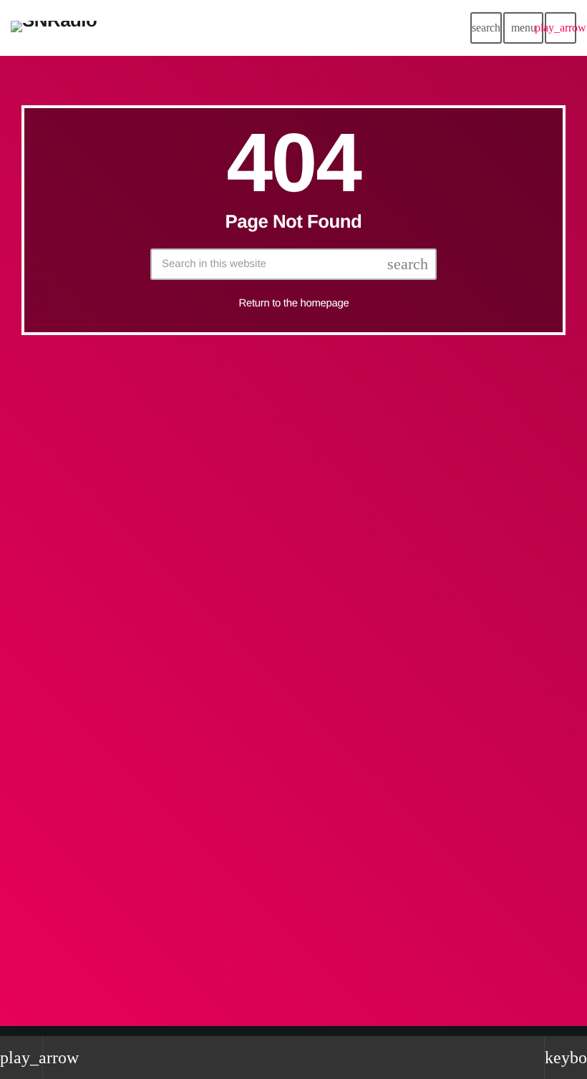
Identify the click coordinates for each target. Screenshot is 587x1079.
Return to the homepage (294, 303)
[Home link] (54, 28)
